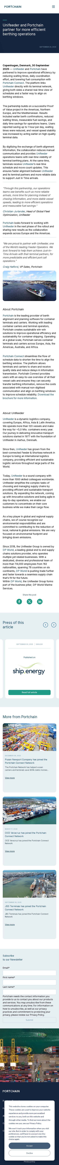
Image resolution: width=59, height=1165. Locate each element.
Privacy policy (29, 1162)
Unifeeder (19, 69)
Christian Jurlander (14, 211)
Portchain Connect (13, 82)
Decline (29, 1153)
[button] (53, 624)
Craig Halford (10, 266)
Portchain (35, 69)
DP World (8, 549)
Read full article (29, 692)
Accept (29, 1146)
